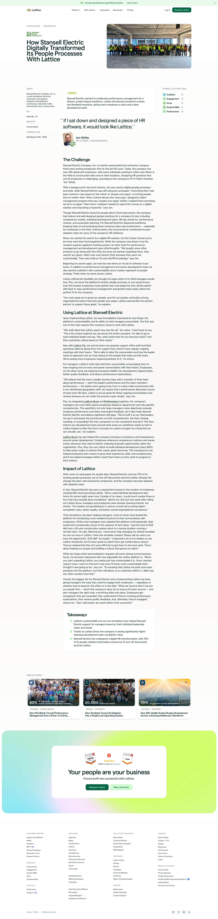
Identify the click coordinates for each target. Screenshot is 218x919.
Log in (167, 10)
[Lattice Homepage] (33, 10)
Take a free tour (121, 787)
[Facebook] (173, 912)
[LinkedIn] (189, 912)
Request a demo (181, 10)
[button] (215, 3)
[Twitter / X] (178, 912)
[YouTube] (184, 912)
